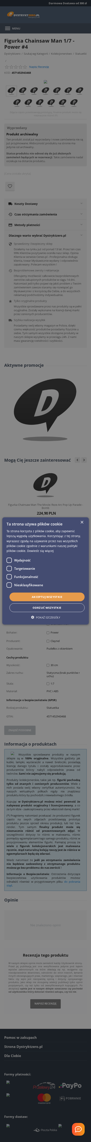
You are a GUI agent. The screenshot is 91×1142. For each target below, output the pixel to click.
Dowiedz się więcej (40, 551)
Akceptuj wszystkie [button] (47, 597)
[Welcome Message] (78, 1129)
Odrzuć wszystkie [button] (47, 608)
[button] (45, 617)
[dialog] (45, 571)
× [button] (81, 522)
